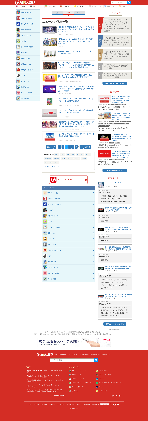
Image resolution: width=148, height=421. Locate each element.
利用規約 (51, 404)
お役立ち (80, 154)
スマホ (84, 158)
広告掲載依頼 (87, 404)
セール (88, 154)
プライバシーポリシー (61, 404)
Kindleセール (110, 6)
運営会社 (79, 404)
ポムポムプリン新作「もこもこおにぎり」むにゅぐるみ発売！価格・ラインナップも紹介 (116, 66)
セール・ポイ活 (96, 6)
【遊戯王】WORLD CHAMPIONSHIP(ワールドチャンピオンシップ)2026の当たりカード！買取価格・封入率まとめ (116, 55)
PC (73, 154)
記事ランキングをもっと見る (115, 83)
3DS (68, 154)
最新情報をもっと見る (114, 170)
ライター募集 (105, 404)
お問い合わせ (95, 404)
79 (81, 147)
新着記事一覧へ (60, 395)
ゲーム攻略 (21, 6)
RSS (118, 404)
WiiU (62, 154)
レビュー (76, 158)
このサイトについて (34, 404)
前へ (50, 147)
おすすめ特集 (51, 6)
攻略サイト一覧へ (117, 396)
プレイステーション (51, 163)
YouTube (114, 405)
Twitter (111, 404)
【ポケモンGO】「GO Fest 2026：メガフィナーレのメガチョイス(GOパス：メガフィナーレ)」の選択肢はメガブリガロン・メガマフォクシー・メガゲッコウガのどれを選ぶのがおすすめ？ (116, 25)
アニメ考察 (65, 6)
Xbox (56, 154)
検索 (129, 2)
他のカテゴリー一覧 (52, 167)
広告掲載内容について (114, 329)
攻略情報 (48, 158)
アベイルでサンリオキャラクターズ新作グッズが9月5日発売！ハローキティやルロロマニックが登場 (116, 75)
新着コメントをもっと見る (115, 324)
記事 (57, 13)
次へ (87, 147)
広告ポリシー (72, 404)
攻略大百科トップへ (65, 179)
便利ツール (36, 6)
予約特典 (56, 158)
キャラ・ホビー (81, 6)
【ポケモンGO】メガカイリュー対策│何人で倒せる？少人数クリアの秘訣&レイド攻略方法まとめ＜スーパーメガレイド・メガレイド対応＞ (116, 41)
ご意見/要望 (44, 404)
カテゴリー (68, 13)
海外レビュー (66, 158)
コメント (123, 6)
